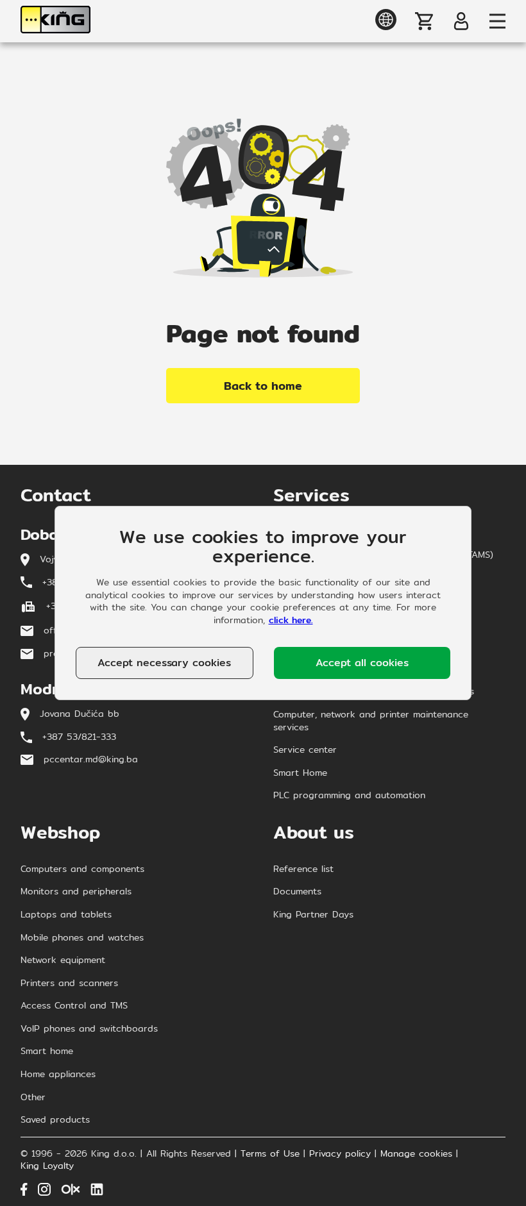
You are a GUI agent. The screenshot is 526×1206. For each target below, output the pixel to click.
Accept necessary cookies (164, 663)
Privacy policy (340, 1154)
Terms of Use (270, 1154)
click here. (291, 620)
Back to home (263, 385)
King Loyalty (47, 1166)
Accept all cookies (362, 663)
